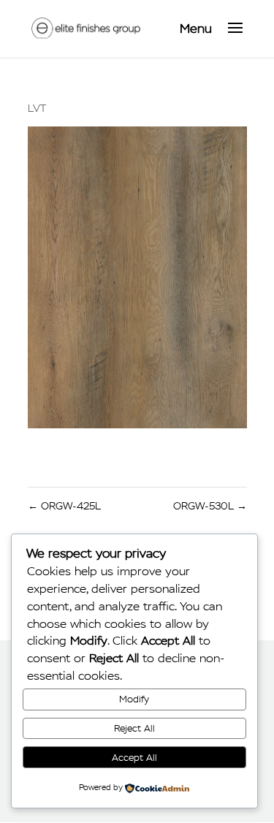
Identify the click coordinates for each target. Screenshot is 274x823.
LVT (37, 108)
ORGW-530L (210, 506)
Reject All (134, 728)
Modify (134, 699)
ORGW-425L (64, 506)
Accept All (134, 757)
